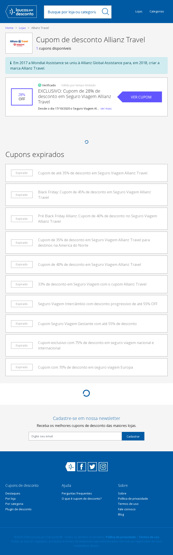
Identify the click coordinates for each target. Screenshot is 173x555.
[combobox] (72, 12)
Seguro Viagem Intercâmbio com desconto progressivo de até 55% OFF (97, 303)
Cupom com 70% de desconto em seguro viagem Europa (85, 367)
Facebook (81, 466)
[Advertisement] (86, 129)
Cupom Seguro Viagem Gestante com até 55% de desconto (87, 323)
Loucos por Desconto (70, 466)
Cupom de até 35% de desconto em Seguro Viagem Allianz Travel (92, 173)
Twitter (92, 466)
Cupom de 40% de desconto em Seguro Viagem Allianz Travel (89, 264)
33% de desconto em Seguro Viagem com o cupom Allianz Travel (92, 284)
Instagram (103, 466)
